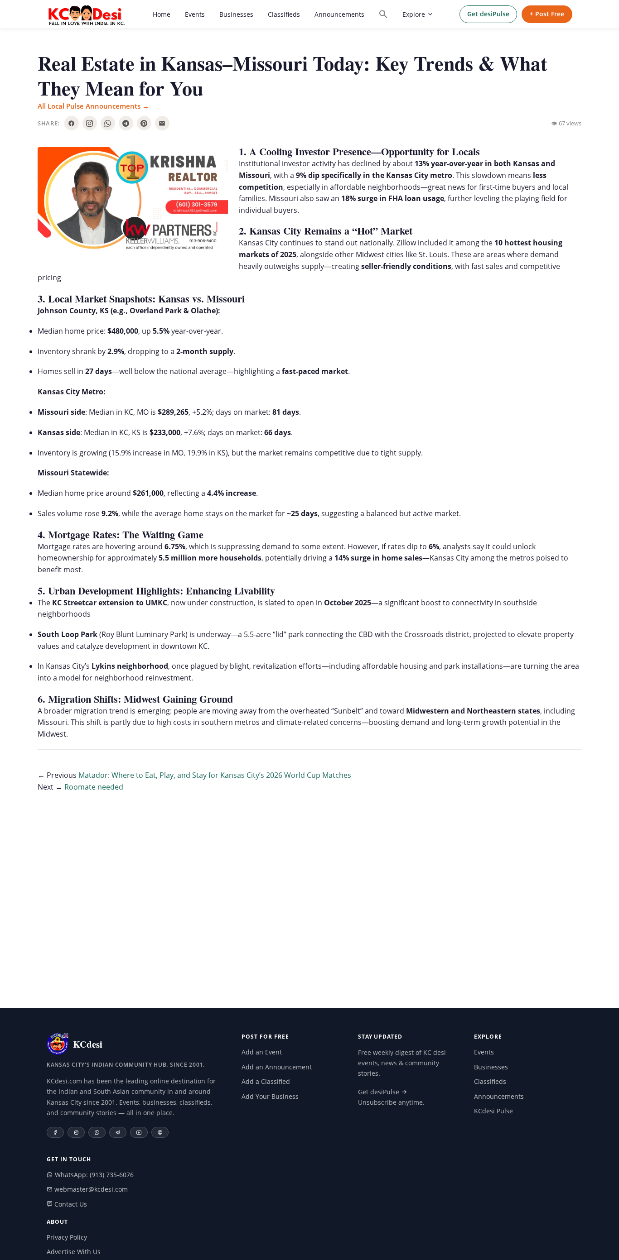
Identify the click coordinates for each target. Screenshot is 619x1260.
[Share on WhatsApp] (108, 123)
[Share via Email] (162, 123)
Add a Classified (266, 1081)
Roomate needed (93, 787)
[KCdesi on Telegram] (117, 1132)
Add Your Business (270, 1096)
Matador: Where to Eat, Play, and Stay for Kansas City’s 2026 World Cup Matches (214, 775)
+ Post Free (547, 14)
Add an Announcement (277, 1067)
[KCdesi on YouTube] (139, 1132)
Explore (413, 14)
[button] (383, 14)
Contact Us (70, 1204)
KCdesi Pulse (493, 1111)
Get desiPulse (488, 14)
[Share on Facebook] (71, 123)
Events (195, 14)
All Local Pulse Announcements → (93, 105)
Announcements (339, 14)
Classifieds (284, 14)
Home (161, 14)
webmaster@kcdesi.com (90, 1189)
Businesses (236, 14)
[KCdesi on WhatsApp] (97, 1132)
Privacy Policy (67, 1237)
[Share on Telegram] (126, 123)
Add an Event (262, 1052)
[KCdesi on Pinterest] (160, 1132)
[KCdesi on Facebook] (55, 1132)
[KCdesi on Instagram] (76, 1132)
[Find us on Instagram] (89, 123)
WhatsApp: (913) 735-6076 (93, 1174)
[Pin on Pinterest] (144, 123)
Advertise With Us (74, 1251)
